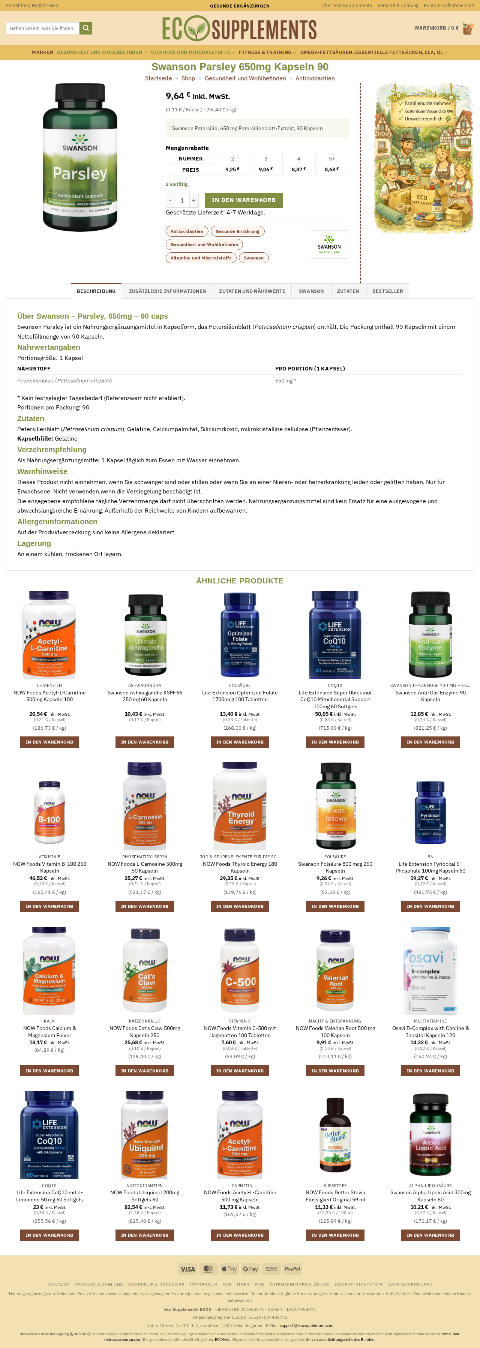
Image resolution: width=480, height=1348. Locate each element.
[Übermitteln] (86, 28)
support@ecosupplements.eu (306, 1325)
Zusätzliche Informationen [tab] (167, 291)
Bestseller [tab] (388, 291)
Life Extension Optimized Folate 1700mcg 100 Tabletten (240, 696)
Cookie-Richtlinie (358, 1284)
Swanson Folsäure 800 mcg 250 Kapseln (335, 867)
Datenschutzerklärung (299, 1284)
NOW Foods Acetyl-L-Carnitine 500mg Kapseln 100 (50, 696)
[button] (32, 5)
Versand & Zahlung (397, 5)
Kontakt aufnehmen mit (449, 5)
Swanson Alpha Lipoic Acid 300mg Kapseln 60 (430, 1196)
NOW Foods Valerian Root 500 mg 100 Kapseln (335, 1032)
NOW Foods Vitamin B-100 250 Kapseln (49, 867)
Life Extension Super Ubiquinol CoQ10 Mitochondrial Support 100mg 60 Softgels (335, 699)
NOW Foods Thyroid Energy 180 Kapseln (240, 867)
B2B (259, 1284)
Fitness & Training (265, 52)
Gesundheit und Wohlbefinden (99, 52)
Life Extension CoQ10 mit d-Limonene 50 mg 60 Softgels (49, 1196)
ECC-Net (222, 1339)
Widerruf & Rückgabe (156, 1284)
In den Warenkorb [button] (50, 742)
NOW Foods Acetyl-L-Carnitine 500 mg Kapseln (240, 1196)
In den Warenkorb (244, 200)
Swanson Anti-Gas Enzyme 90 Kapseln (430, 696)
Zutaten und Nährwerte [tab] (252, 291)
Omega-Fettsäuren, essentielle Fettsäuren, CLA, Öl (371, 52)
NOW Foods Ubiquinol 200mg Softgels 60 (144, 1196)
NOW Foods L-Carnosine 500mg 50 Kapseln (145, 867)
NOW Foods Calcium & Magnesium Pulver (49, 1032)
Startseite (158, 78)
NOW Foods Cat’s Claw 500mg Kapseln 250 (145, 1032)
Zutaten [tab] (348, 291)
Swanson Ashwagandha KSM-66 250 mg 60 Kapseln (144, 696)
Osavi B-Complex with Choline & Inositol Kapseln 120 (430, 1032)
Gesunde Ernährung (238, 231)
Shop (188, 78)
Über (243, 1284)
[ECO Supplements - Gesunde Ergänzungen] (240, 28)
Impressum (203, 1284)
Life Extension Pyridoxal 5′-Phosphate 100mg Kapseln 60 (430, 867)
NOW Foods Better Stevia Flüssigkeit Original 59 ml (335, 1196)
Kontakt (58, 1284)
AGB (227, 1284)
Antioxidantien (315, 78)
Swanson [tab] (311, 291)
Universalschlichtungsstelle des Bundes (340, 1339)
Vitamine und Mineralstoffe (190, 52)
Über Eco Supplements (346, 5)
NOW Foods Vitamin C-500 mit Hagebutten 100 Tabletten (240, 1032)
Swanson (254, 258)
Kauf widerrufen (409, 1284)
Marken (42, 52)
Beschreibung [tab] (96, 291)
